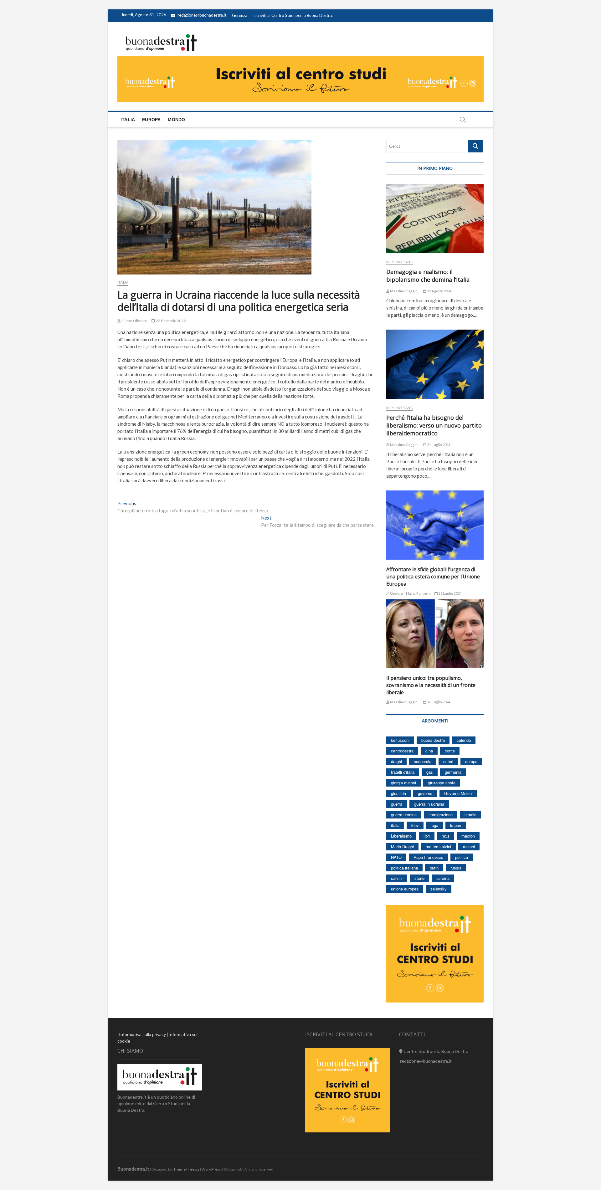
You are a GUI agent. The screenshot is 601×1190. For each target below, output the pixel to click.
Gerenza (239, 15)
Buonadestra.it (133, 1169)
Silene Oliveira (134, 320)
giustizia (398, 793)
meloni (469, 846)
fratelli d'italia (402, 772)
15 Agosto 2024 (439, 291)
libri (427, 836)
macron (468, 836)
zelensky (438, 889)
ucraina (442, 878)
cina (429, 751)
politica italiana (404, 868)
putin (434, 868)
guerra (396, 804)
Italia (128, 119)
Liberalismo (401, 836)
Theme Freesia (186, 1169)
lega (434, 825)
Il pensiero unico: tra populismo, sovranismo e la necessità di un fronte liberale (430, 685)
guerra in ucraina (429, 804)
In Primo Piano (399, 262)
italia (395, 825)
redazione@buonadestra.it (201, 15)
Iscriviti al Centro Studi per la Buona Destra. (293, 15)
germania (453, 772)
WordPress (211, 1169)
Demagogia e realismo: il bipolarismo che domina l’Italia (428, 275)
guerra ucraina (404, 815)
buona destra (433, 740)
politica (461, 857)
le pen (455, 825)
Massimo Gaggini (404, 291)
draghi (396, 761)
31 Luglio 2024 (438, 445)
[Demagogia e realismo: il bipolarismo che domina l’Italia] (435, 218)
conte (450, 751)
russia (455, 868)
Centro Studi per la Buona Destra (435, 1051)
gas (429, 772)
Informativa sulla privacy (142, 1034)
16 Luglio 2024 (449, 593)
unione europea (405, 889)
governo (425, 793)
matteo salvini (438, 846)
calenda (464, 740)
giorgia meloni (403, 783)
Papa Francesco (428, 857)
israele (470, 815)
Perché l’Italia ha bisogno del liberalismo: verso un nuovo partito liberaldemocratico (434, 425)
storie (419, 878)
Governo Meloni (458, 793)
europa (471, 761)
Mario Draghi (402, 846)
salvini (397, 878)
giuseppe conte (441, 783)
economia (422, 761)
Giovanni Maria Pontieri (409, 593)
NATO (396, 857)
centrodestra (402, 751)
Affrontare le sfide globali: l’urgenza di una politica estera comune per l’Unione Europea (433, 576)
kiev (415, 825)
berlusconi (400, 740)
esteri (448, 761)
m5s (445, 836)
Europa (151, 119)
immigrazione (441, 815)
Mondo (176, 119)
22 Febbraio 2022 (170, 320)
